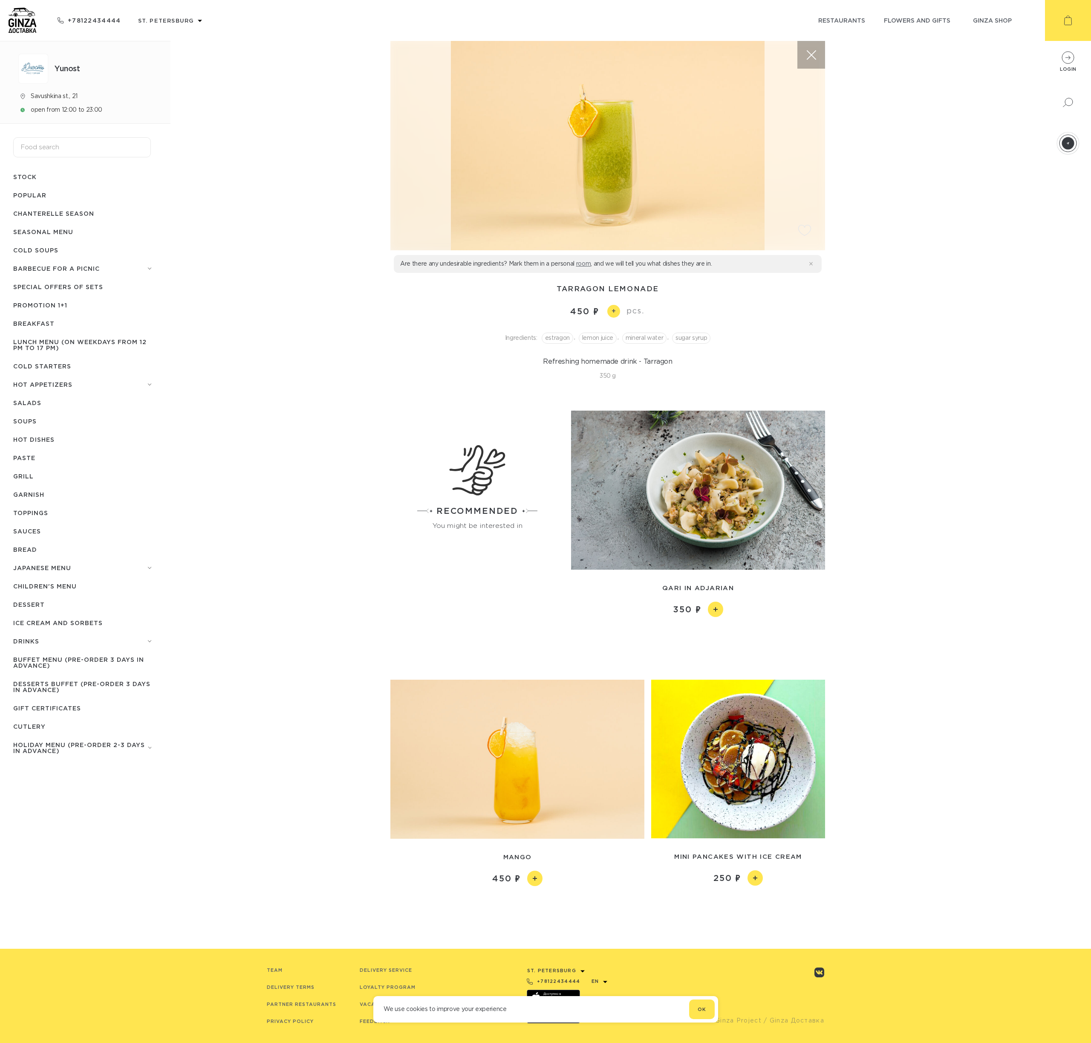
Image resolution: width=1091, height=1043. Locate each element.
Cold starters (42, 366)
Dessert (29, 604)
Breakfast (34, 323)
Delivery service (386, 970)
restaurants (841, 20)
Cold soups (35, 250)
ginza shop (992, 20)
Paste (24, 458)
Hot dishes (34, 439)
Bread (25, 549)
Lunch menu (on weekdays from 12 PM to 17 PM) (80, 345)
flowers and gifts (917, 20)
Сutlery (29, 726)
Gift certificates (47, 708)
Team (275, 970)
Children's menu (45, 586)
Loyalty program (388, 987)
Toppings (30, 513)
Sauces (27, 531)
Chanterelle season (53, 213)
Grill (23, 476)
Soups (25, 421)
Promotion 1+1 (40, 305)
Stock (25, 177)
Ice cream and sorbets (58, 623)
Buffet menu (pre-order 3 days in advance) (78, 662)
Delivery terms (291, 987)
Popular (29, 195)
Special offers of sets (58, 287)
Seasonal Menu (43, 232)
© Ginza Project (734, 1020)
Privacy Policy (290, 1021)
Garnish (28, 494)
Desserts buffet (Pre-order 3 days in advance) (81, 687)
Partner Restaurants (301, 1004)
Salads (27, 403)
